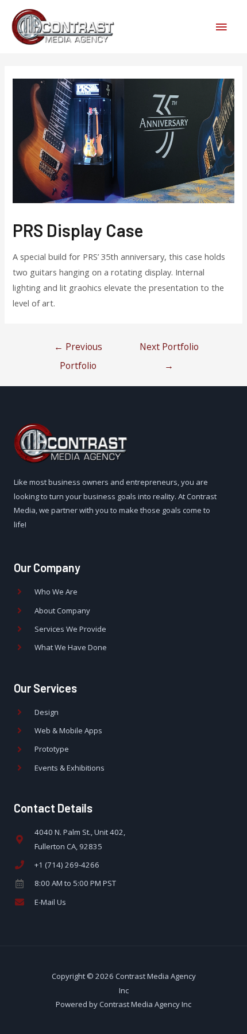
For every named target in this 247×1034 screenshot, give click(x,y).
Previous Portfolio (78, 349)
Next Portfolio (169, 349)
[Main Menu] (221, 27)
